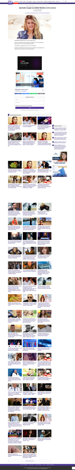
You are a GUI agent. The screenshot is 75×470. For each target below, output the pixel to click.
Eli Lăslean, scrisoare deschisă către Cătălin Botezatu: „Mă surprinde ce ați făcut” (44, 256)
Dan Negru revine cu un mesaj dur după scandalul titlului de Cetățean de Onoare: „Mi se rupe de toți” (44, 228)
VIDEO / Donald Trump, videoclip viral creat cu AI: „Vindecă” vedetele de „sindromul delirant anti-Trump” (15, 393)
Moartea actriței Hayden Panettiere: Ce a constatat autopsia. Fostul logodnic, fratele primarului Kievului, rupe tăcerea (44, 143)
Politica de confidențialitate (24, 464)
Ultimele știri (16, 1)
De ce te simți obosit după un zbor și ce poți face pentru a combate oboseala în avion (15, 242)
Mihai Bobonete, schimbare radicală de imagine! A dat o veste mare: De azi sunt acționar (44, 170)
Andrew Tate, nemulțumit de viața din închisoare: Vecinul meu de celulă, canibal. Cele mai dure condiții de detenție (15, 272)
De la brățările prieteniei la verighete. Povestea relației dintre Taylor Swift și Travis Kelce (44, 378)
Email (42, 93)
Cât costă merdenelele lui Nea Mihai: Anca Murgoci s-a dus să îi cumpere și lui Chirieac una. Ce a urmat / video (60, 129)
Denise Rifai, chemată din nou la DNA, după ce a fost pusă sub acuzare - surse (29, 439)
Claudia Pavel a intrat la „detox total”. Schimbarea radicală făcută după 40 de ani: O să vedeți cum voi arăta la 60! (15, 186)
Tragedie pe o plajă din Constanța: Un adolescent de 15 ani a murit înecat (60, 142)
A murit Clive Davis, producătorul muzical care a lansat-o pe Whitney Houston (30, 423)
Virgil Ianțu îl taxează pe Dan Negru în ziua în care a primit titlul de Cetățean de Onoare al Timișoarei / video (44, 242)
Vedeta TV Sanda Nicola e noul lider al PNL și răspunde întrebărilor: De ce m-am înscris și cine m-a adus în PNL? (60, 138)
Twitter (27, 93)
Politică (21, 1)
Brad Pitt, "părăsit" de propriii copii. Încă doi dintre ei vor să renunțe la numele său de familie (44, 287)
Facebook (19, 93)
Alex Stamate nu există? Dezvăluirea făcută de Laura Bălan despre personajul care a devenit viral (44, 320)
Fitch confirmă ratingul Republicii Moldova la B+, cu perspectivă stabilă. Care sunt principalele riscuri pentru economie (44, 272)
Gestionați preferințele (38, 464)
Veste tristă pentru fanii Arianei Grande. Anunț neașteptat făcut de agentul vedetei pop (14, 256)
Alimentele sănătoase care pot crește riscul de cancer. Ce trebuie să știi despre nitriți (15, 170)
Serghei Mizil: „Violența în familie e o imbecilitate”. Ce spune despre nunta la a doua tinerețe (30, 304)
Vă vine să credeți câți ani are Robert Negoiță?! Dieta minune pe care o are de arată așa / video (29, 408)
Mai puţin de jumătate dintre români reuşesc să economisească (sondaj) (43, 212)
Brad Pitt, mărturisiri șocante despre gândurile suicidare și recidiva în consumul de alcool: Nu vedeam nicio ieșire (29, 213)
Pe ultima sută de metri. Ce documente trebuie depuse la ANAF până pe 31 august (43, 334)
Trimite (30, 107)
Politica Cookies (31, 464)
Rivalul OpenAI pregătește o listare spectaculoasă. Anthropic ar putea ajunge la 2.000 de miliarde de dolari (44, 127)
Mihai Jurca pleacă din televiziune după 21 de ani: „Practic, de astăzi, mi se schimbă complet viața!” (15, 335)
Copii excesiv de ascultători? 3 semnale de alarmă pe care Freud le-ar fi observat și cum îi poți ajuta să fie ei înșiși (29, 320)
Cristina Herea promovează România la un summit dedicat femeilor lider (29, 349)
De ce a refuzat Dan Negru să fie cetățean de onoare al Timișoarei (29, 271)
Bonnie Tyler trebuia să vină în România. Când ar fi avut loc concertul (44, 349)
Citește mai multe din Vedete (30, 460)
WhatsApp (34, 93)
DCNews (10, 2)
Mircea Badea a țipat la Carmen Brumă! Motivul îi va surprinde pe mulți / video (44, 423)
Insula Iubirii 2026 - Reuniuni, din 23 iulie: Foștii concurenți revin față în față (44, 393)
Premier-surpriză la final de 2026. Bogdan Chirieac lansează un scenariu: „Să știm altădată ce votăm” (33, 3)
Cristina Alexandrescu (38, 9)
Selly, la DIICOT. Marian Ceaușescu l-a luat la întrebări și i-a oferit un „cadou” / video (29, 393)
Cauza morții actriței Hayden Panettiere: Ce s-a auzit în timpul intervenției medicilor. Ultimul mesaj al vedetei (29, 171)
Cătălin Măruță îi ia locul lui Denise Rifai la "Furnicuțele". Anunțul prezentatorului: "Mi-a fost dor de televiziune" (14, 213)
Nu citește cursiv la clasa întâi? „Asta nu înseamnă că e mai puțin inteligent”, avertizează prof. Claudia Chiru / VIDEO (30, 186)
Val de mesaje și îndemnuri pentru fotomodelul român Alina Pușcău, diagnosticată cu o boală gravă (29, 242)
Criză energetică (29, 1)
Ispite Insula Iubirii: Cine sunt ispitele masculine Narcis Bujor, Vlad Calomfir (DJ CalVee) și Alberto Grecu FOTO (14, 228)
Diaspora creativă (40, 1)
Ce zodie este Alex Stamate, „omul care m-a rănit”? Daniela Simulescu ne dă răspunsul (15, 349)
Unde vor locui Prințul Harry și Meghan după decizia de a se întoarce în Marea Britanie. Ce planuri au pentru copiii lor (29, 143)
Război (24, 1)
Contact (44, 464)
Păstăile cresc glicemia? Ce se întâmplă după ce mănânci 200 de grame (15, 304)
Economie (34, 1)
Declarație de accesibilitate (50, 464)
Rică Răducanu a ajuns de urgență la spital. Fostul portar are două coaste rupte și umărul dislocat (14, 379)
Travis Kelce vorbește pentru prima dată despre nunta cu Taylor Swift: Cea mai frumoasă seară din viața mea (44, 186)
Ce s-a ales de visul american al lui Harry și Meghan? (29, 126)
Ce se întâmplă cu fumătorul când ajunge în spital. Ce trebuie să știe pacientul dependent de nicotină (14, 363)
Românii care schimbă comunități (49, 1)
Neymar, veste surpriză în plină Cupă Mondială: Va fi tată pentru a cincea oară (44, 439)
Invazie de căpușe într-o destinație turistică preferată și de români (15, 455)
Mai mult (58, 1)
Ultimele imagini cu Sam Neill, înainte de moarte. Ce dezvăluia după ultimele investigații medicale (14, 320)
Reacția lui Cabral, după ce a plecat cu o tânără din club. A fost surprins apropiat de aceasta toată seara (29, 363)
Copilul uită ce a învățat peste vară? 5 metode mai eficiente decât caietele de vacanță (29, 378)
